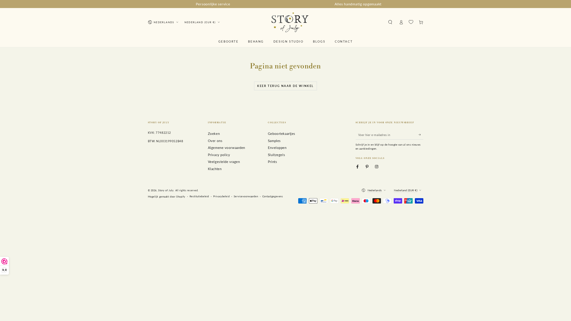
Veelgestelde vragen (224, 162)
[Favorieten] (411, 22)
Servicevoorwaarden (246, 196)
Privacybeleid (221, 196)
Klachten (215, 169)
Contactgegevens (272, 196)
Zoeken (214, 134)
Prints (272, 162)
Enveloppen (277, 148)
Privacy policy (219, 155)
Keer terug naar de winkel (285, 86)
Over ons (215, 141)
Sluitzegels (276, 155)
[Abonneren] (420, 134)
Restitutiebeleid (199, 196)
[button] (390, 22)
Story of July (166, 190)
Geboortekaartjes (281, 134)
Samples (274, 141)
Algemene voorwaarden (226, 148)
